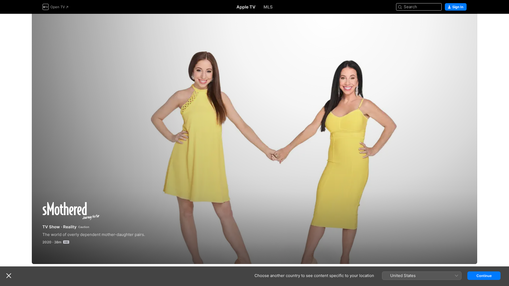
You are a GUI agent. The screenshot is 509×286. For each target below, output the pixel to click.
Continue (484, 276)
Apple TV (246, 7)
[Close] (8, 275)
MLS (268, 7)
